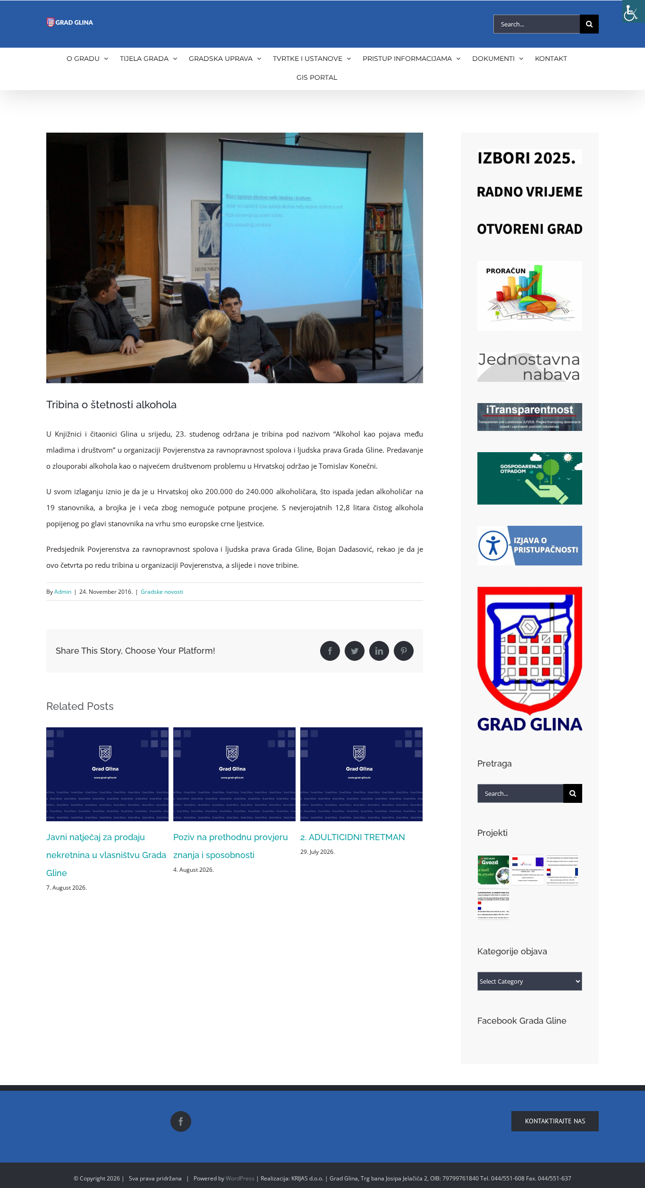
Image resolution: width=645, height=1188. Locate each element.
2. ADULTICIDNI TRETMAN (225, 837)
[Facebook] (180, 1121)
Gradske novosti (162, 592)
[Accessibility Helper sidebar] (633, 11)
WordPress (240, 1178)
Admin (62, 592)
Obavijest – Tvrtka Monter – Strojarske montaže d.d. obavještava (354, 855)
